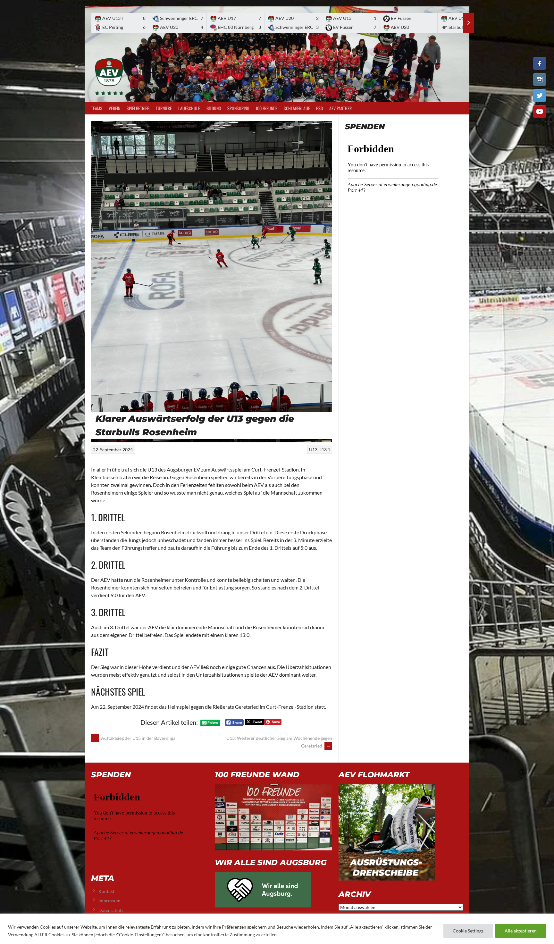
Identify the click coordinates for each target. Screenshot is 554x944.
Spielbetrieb (138, 108)
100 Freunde (266, 108)
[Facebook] (539, 63)
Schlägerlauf (297, 108)
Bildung (213, 108)
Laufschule (189, 108)
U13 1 (324, 449)
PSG (319, 108)
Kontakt (106, 891)
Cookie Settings (468, 930)
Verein (114, 108)
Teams (96, 108)
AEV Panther (340, 108)
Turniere (164, 108)
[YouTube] (539, 111)
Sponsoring (238, 108)
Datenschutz (110, 910)
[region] (277, 929)
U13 (313, 449)
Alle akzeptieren (521, 930)
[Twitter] (539, 95)
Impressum (109, 900)
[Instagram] (539, 79)
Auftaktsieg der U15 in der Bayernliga (134, 738)
